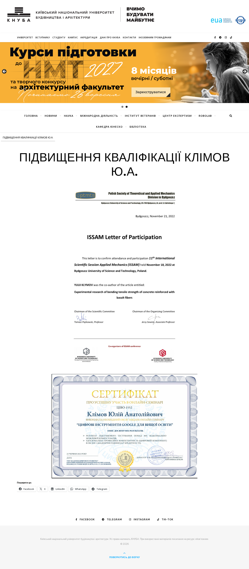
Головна (31, 115)
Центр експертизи (177, 115)
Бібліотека (138, 126)
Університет (25, 37)
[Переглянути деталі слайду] (124, 72)
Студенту (58, 37)
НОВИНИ (51, 115)
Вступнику (43, 37)
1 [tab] (122, 107)
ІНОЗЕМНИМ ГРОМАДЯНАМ (155, 37)
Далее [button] (244, 71)
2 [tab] (127, 107)
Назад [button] (4, 71)
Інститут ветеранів (140, 115)
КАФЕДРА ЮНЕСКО (109, 126)
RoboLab (205, 115)
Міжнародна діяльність (99, 115)
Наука (68, 115)
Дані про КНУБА (110, 37)
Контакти (129, 37)
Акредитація (88, 37)
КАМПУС (73, 37)
